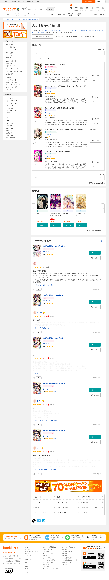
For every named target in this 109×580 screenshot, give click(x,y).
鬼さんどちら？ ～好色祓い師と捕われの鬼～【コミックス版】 (66, 86)
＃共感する (54, 420)
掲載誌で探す (9, 133)
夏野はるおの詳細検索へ (97, 183)
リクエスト (46, 566)
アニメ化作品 (9, 53)
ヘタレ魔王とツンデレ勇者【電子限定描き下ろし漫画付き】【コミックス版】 (71, 129)
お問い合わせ (47, 564)
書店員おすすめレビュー (13, 84)
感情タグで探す (10, 138)
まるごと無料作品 (11, 61)
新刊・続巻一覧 (10, 47)
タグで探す (9, 126)
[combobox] (37, 9)
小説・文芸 (61, 14)
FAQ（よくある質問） (49, 560)
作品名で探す (9, 128)
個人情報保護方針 (67, 558)
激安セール (9, 63)
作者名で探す (9, 130)
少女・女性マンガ (26, 14)
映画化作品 (9, 57)
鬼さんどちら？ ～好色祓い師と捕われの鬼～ (60, 108)
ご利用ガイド (102, 14)
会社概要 (64, 549)
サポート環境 (47, 558)
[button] (42, 225)
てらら (39, 448)
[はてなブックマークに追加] (44, 522)
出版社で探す (9, 135)
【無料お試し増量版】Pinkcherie (55, 214)
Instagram (27, 566)
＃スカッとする (38, 420)
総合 (8, 14)
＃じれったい (37, 285)
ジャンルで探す (10, 123)
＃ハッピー (46, 420)
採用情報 (64, 553)
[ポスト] (34, 521)
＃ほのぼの (45, 285)
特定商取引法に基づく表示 (69, 560)
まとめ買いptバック (11, 66)
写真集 (9, 115)
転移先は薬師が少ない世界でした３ (55, 246)
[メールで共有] (39, 522)
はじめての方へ (93, 14)
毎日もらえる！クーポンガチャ (15, 68)
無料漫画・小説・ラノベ (32, 551)
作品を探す (46, 551)
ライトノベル (11, 105)
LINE (26, 562)
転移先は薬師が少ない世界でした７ (55, 295)
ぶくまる (8, 89)
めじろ (39, 263)
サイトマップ (66, 564)
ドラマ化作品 (9, 55)
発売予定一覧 (9, 44)
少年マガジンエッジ (80, 214)
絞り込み (24, 9)
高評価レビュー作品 (11, 87)
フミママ (39, 313)
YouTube (27, 571)
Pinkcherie (66, 214)
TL (43, 14)
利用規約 (64, 556)
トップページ (28, 549)
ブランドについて (67, 551)
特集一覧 (8, 77)
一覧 (102, 241)
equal (39, 214)
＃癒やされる (53, 285)
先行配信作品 (9, 74)
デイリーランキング (11, 49)
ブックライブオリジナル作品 (14, 71)
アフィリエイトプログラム (50, 568)
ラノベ (52, 14)
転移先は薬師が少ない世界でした (55, 30)
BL (35, 14)
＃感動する (45, 328)
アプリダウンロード (48, 553)
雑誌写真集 (79, 14)
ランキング (28, 556)
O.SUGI (39, 401)
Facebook (27, 573)
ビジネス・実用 (11, 110)
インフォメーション (48, 562)
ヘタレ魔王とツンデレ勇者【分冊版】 (57, 151)
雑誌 (8, 113)
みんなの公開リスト (11, 82)
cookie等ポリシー (67, 562)
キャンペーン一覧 (11, 80)
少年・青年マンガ (17, 14)
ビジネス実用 (70, 14)
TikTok (26, 568)
